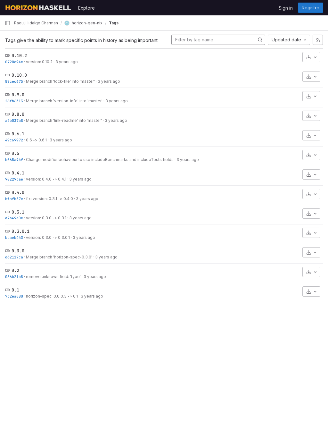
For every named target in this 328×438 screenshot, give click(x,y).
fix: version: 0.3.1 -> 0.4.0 (49, 198)
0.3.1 (18, 212)
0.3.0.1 (20, 231)
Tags (114, 23)
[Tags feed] (318, 40)
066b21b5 (14, 276)
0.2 (15, 270)
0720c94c (14, 61)
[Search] (260, 40)
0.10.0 (19, 75)
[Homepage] (38, 8)
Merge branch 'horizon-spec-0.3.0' (59, 257)
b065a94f (14, 159)
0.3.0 (18, 251)
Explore (86, 8)
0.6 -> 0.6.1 (36, 140)
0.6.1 (18, 134)
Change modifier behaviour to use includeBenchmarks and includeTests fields (100, 159)
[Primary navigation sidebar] (8, 23)
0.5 (15, 153)
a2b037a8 (14, 120)
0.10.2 (19, 55)
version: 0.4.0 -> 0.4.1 (46, 179)
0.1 (15, 290)
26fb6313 (14, 100)
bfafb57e (14, 198)
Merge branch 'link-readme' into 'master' (64, 120)
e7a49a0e (14, 217)
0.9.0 (18, 94)
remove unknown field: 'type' (53, 276)
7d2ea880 (14, 296)
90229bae (14, 179)
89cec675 (14, 81)
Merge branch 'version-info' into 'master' (64, 100)
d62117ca (14, 257)
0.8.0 (18, 114)
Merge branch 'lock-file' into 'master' (60, 81)
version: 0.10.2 (39, 61)
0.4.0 (18, 192)
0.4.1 (18, 173)
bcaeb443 (14, 237)
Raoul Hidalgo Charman (36, 23)
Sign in (286, 8)
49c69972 (14, 140)
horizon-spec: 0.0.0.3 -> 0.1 (52, 296)
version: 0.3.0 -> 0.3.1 (46, 217)
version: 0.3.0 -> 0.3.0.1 (48, 237)
